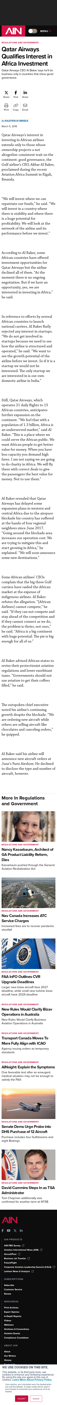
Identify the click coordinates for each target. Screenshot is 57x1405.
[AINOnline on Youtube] (8, 1231)
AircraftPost (10, 1254)
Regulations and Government (20, 42)
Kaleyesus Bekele (16, 121)
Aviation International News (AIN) (21, 1250)
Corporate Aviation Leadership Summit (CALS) (27, 1267)
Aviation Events (12, 1333)
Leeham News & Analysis (17, 1271)
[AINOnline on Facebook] (3, 1231)
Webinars (9, 1325)
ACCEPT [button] (21, 1398)
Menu (44, 31)
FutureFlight (10, 1262)
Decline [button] (36, 1398)
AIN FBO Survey (12, 1245)
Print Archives (11, 1307)
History (7, 1360)
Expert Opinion (11, 1312)
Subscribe (9, 1285)
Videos (7, 1320)
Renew (7, 1293)
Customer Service (13, 1289)
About (7, 1351)
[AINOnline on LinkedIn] (21, 1231)
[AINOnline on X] (15, 1231)
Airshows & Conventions (16, 1329)
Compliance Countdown (16, 1337)
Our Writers (10, 1356)
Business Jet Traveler (15, 1258)
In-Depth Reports (12, 1316)
